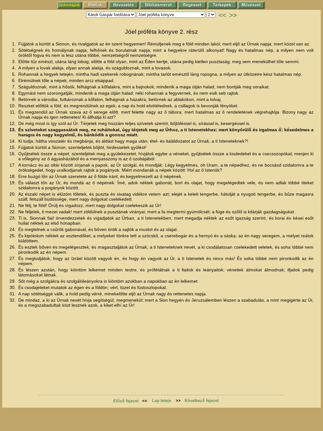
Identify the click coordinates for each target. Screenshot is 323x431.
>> (233, 15)
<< (222, 15)
